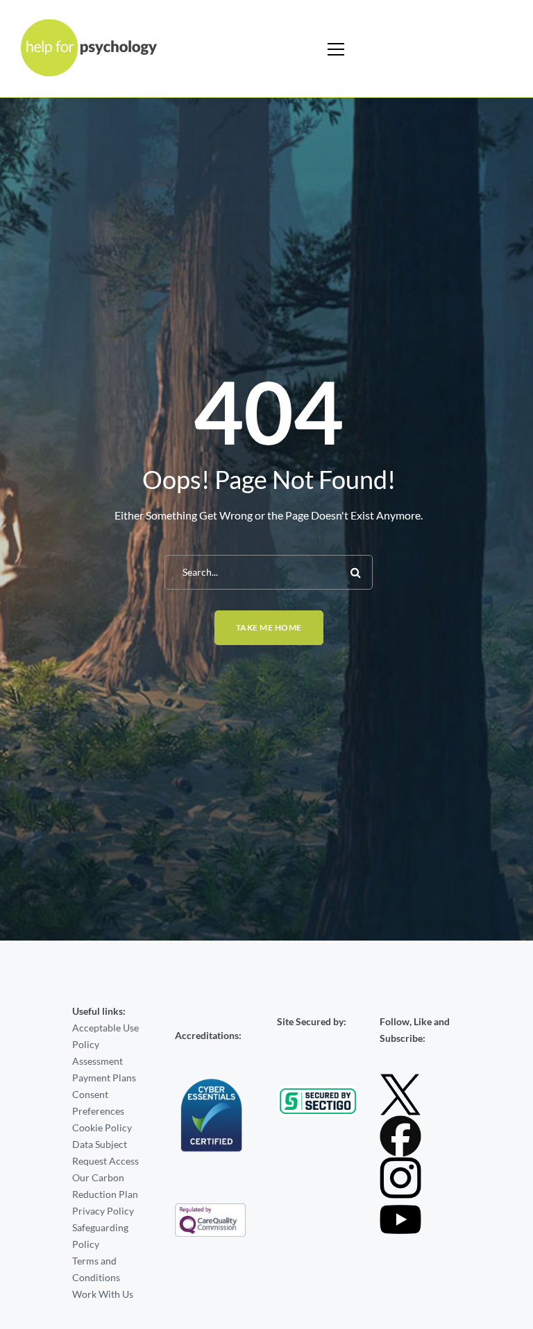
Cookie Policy (102, 1127)
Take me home (269, 627)
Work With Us (102, 1294)
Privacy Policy (103, 1211)
